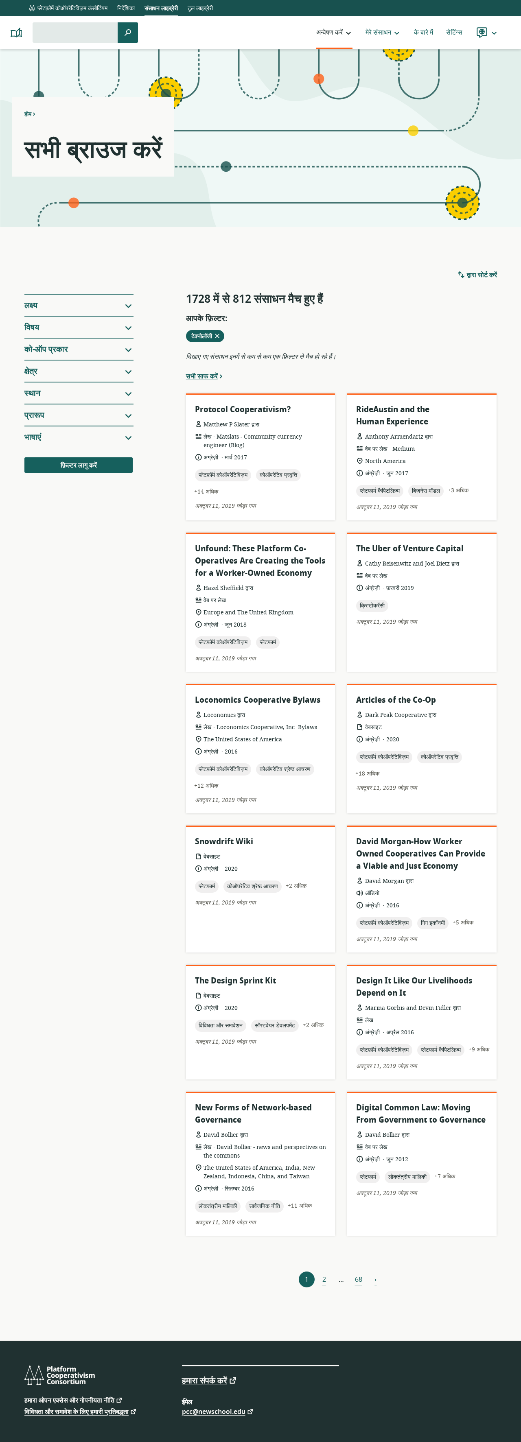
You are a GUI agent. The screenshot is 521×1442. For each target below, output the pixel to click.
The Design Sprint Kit (235, 981)
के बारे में (423, 32)
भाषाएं (32, 437)
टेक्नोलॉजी (206, 337)
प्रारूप (34, 415)
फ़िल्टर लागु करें (79, 465)
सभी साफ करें (202, 376)
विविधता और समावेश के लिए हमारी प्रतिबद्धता (76, 1411)
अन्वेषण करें (329, 32)
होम (27, 114)
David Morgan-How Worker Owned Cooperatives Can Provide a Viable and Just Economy (420, 854)
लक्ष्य (30, 305)
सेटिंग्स (454, 32)
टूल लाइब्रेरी (200, 8)
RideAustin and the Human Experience (392, 416)
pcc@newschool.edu (213, 1411)
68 (358, 1280)
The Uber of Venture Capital (410, 549)
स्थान (32, 393)
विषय (31, 327)
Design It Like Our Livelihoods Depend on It (414, 987)
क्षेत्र (30, 371)
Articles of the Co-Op (396, 700)
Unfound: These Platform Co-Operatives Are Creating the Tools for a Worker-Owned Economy (260, 561)
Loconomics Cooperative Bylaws (258, 700)
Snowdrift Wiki (224, 842)
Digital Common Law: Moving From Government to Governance (421, 1114)
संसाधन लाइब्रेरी (161, 8)
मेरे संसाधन (378, 32)
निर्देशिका (126, 8)
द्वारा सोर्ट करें (481, 275)
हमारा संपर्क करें (204, 1380)
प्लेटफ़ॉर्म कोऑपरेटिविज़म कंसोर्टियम (71, 8)
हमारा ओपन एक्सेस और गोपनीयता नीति (69, 1400)
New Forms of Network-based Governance (253, 1114)
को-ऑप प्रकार (46, 349)
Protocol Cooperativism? (243, 409)
